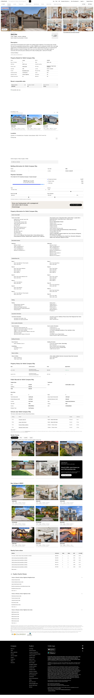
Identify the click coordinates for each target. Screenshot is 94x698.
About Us (12, 648)
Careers (12, 657)
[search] (30, 1)
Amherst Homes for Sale (16, 579)
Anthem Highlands (32, 135)
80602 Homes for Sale (15, 618)
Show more (14, 590)
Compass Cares (32, 669)
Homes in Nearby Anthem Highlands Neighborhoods (23, 577)
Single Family (24, 66)
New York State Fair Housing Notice (54, 683)
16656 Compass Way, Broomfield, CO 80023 (19, 562)
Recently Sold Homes (33, 685)
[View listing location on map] (55, 35)
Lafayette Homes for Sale (16, 600)
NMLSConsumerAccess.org (65, 689)
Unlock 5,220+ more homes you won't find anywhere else (70, 468)
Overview (9, 4)
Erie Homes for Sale (15, 602)
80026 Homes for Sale (15, 616)
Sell (59, 1)
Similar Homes (49, 4)
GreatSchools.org (27, 431)
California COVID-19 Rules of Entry (62, 659)
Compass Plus (31, 667)
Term (12, 187)
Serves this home (54, 419)
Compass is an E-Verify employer (67, 657)
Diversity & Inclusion (33, 671)
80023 (26, 38)
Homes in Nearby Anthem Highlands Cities (21, 593)
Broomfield (26, 135)
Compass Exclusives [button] (65, 1)
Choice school (54, 424)
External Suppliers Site (33, 683)
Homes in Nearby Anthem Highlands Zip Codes (22, 609)
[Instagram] (82, 645)
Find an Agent (32, 662)
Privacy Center (75, 656)
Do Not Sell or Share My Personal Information (56, 656)
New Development (32, 674)
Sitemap (30, 687)
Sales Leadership (14, 652)
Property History (28, 4)
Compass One (32, 657)
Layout (31, 437)
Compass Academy (33, 666)
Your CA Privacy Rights (75, 659)
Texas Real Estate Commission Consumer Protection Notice (58, 681)
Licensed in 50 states (51, 690)
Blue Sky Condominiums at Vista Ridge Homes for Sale (21, 586)
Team (12, 650)
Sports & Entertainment (33, 678)
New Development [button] (74, 1)
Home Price (13, 193)
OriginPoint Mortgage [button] (24, 176)
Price (21, 437)
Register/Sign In (90, 1)
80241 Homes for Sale (15, 612)
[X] (82, 650)
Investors (12, 653)
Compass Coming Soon (33, 652)
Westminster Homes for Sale (16, 595)
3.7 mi (78, 422)
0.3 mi (78, 424)
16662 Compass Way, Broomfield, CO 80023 (19, 560)
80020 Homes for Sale (15, 614)
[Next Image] (25, 120)
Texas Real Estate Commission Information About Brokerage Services (59, 680)
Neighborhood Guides (33, 673)
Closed (23, 60)
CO (15, 135)
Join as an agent (14, 655)
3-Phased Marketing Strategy (34, 653)
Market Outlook (32, 655)
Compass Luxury (32, 660)
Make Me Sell (31, 659)
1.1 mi (77, 419)
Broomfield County (25, 70)
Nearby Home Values (57, 4)
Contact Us (13, 659)
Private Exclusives (32, 650)
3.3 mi (78, 427)
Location (14, 4)
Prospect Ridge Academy (23, 424)
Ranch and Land (32, 681)
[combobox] (18, 1)
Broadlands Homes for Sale (16, 588)
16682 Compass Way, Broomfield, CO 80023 (19, 566)
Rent (56, 1)
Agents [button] (81, 1)
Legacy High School (22, 422)
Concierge (31, 648)
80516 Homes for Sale (15, 620)
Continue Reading (14, 52)
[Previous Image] (12, 120)
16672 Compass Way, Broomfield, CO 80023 (19, 557)
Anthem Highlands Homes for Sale (17, 581)
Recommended (14, 437)
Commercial (31, 676)
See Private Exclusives (66, 475)
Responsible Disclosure (56, 657)
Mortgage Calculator (33, 664)
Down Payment (50, 193)
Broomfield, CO (22, 38)
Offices (12, 660)
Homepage (12, 135)
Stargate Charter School (23, 427)
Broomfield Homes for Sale (16, 604)
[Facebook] (82, 648)
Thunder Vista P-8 (22, 419)
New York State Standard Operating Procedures (56, 684)
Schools (42, 4)
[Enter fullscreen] (56, 138)
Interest (48, 187)
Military (30, 680)
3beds (12, 36)
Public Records (36, 4)
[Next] (91, 19)
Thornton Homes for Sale (16, 598)
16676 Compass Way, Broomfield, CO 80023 (19, 564)
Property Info (21, 4)
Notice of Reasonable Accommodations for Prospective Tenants (58, 685)
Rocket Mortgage (33, 176)
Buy (53, 1)
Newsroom (13, 662)
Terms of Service (68, 656)
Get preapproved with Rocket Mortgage (71, 32)
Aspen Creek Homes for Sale (16, 584)
